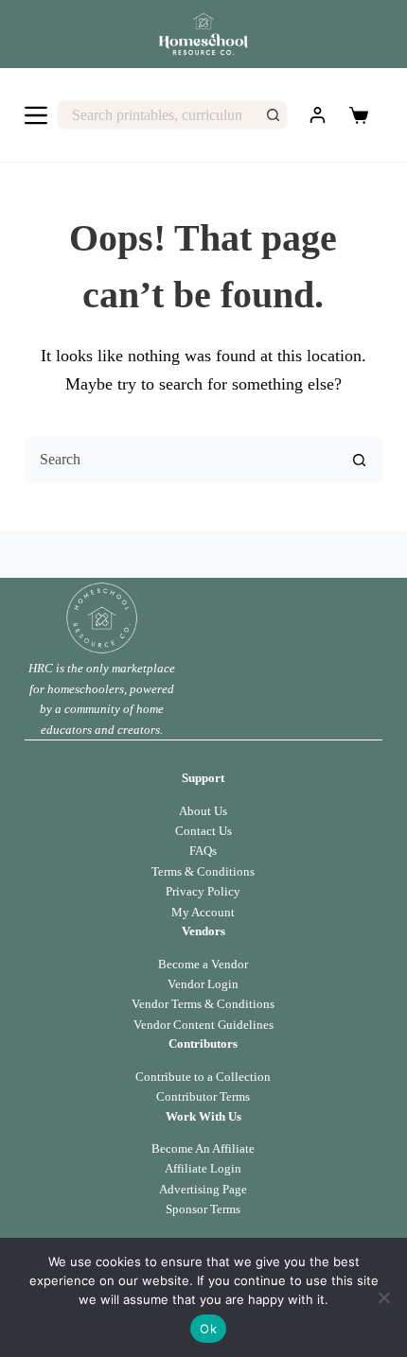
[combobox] (159, 115)
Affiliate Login (203, 1168)
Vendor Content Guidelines (203, 1025)
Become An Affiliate (203, 1148)
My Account (203, 912)
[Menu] (36, 115)
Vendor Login (203, 984)
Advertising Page (203, 1189)
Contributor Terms (203, 1096)
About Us (203, 811)
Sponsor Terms (203, 1209)
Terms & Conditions (203, 871)
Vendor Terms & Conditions (203, 1004)
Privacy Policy (203, 891)
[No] (383, 1297)
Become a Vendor (203, 964)
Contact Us (203, 831)
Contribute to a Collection (203, 1077)
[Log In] (318, 115)
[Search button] (273, 115)
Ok (208, 1328)
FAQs (203, 851)
